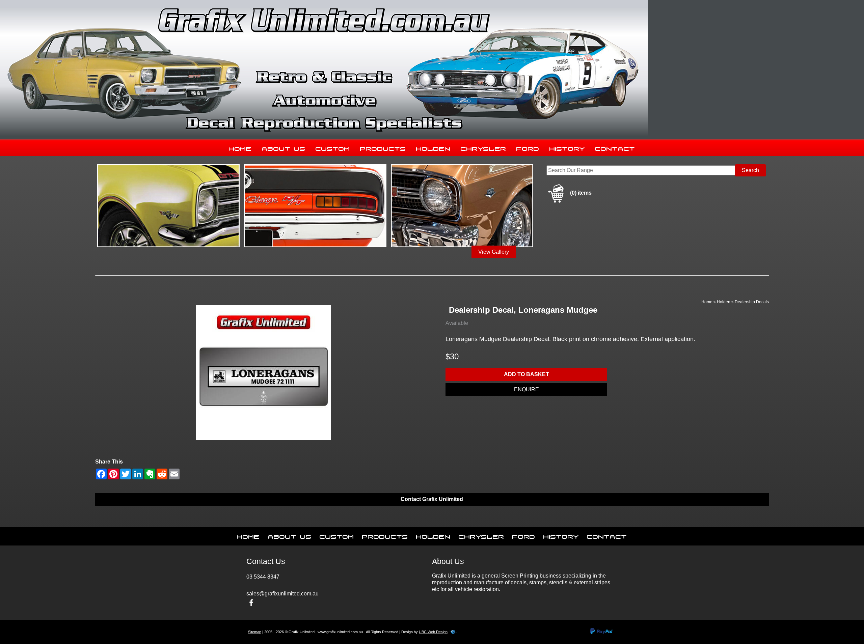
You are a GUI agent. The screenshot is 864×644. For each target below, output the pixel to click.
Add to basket (526, 374)
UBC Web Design (433, 632)
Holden (433, 147)
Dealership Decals (752, 302)
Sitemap (254, 632)
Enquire (526, 389)
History (567, 147)
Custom (333, 147)
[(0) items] (569, 201)
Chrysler (483, 147)
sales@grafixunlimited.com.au (282, 593)
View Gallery (493, 252)
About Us (283, 147)
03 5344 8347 (262, 577)
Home (240, 147)
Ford (527, 147)
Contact (615, 147)
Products (383, 147)
